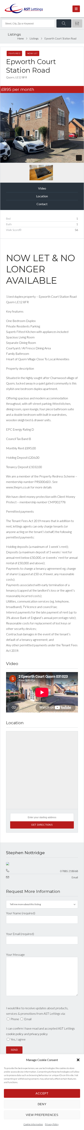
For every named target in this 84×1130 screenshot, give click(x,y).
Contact (42, 204)
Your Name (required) (20, 913)
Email (75, 877)
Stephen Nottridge (25, 852)
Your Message (15, 954)
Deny (42, 1104)
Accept (42, 1093)
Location (42, 196)
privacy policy (38, 1034)
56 (76, 230)
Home (20, 38)
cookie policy (14, 1034)
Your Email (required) (20, 934)
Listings (34, 38)
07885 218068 (69, 871)
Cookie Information (33, 1124)
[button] (78, 1060)
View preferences (42, 1115)
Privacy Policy (52, 1124)
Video (42, 188)
